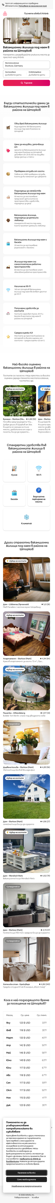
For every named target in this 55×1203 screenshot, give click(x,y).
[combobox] (26, 65)
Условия (35, 1197)
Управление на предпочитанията (27, 1186)
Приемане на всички (26, 1173)
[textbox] (14, 74)
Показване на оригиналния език (33, 6)
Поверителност (21, 1197)
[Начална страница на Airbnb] (5, 13)
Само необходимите (26, 1179)
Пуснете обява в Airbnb (36, 13)
